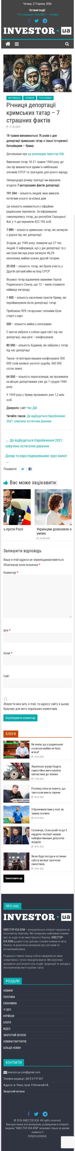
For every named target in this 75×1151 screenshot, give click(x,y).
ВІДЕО (6, 1028)
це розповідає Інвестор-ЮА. (46, 154)
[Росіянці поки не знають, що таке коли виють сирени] (16, 787)
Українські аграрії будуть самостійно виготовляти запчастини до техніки (46, 770)
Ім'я (6, 630)
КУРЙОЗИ (8, 1016)
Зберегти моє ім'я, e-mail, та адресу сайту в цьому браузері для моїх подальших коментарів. (36, 706)
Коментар (10, 573)
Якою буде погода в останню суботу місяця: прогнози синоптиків (48, 860)
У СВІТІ (7, 1009)
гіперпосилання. (37, 1135)
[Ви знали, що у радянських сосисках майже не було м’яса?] (16, 742)
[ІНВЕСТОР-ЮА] (7, 44)
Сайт (6, 676)
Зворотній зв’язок (14, 1091)
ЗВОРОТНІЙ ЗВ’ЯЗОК (14, 1035)
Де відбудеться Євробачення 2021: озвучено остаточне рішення (34, 443)
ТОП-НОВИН (45, 98)
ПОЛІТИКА (9, 997)
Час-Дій (32, 408)
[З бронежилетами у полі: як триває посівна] (16, 807)
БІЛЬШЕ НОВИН (12, 1047)
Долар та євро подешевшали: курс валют (36, 459)
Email (7, 653)
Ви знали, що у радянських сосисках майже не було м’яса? (47, 748)
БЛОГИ (7, 1022)
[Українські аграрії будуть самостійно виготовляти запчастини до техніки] (16, 764)
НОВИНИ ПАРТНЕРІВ (14, 1041)
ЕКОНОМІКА (10, 1003)
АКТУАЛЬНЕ (14, 98)
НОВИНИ (29, 98)
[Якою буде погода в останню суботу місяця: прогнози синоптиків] (16, 854)
